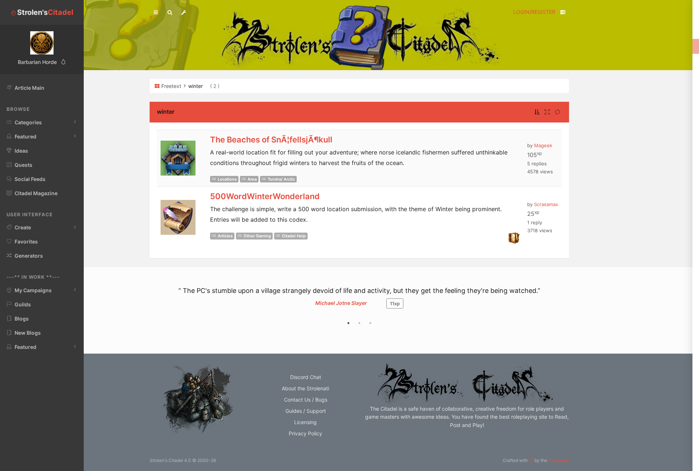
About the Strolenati (305, 388)
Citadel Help (294, 235)
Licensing (305, 422)
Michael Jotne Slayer (341, 303)
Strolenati (558, 460)
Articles (225, 235)
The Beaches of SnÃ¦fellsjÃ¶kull (271, 139)
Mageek (543, 145)
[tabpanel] (359, 301)
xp (395, 303)
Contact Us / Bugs (305, 399)
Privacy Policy (305, 433)
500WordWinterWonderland (265, 196)
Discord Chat (305, 377)
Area (252, 179)
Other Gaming (257, 235)
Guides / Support (305, 411)
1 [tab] (348, 323)
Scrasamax (546, 204)
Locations (227, 179)
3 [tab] (370, 323)
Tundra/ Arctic (281, 179)
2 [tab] (359, 323)
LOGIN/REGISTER (534, 12)
